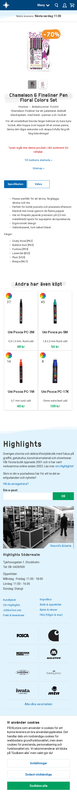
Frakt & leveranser (13, 615)
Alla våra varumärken (38, 704)
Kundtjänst (9, 599)
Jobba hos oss (12, 610)
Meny (41, 5)
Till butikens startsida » (38, 160)
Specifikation (15, 184)
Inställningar (38, 763)
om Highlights (64, 466)
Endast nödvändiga (38, 774)
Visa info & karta (60, 545)
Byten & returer (48, 609)
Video (38, 184)
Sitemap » (39, 168)
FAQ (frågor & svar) (51, 614)
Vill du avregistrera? (16, 483)
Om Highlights (11, 605)
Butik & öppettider (50, 604)
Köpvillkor (46, 599)
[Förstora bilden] (38, 51)
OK (63, 496)
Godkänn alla (38, 785)
